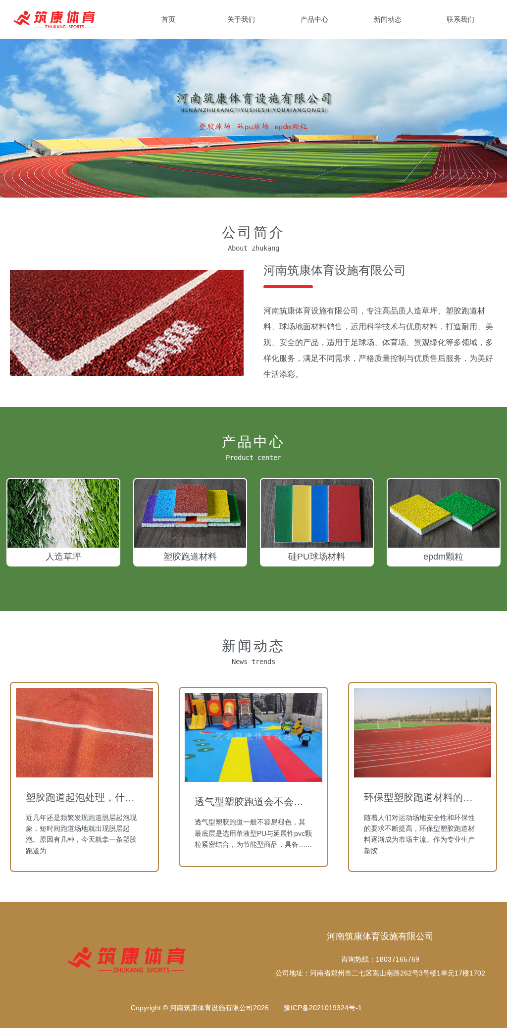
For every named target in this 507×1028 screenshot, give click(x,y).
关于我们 (241, 19)
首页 (168, 19)
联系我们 (460, 19)
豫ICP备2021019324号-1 (323, 1008)
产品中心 (314, 19)
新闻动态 (388, 19)
